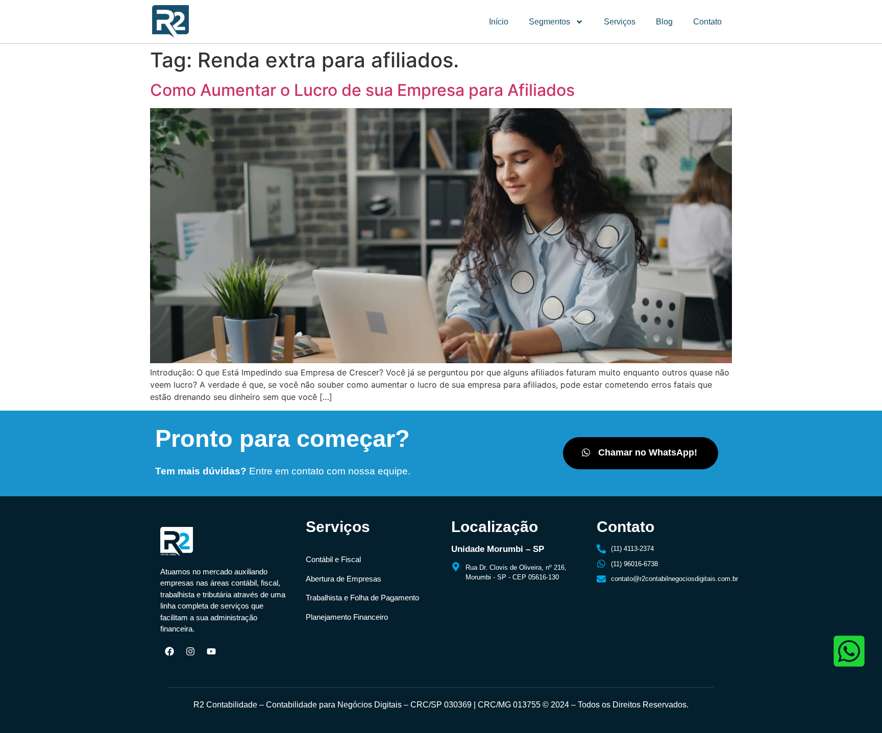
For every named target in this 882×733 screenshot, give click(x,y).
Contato (707, 21)
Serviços (619, 21)
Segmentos (549, 21)
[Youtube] (211, 651)
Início (498, 21)
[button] (640, 453)
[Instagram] (190, 651)
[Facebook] (169, 651)
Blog (664, 21)
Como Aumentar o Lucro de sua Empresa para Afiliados (362, 90)
